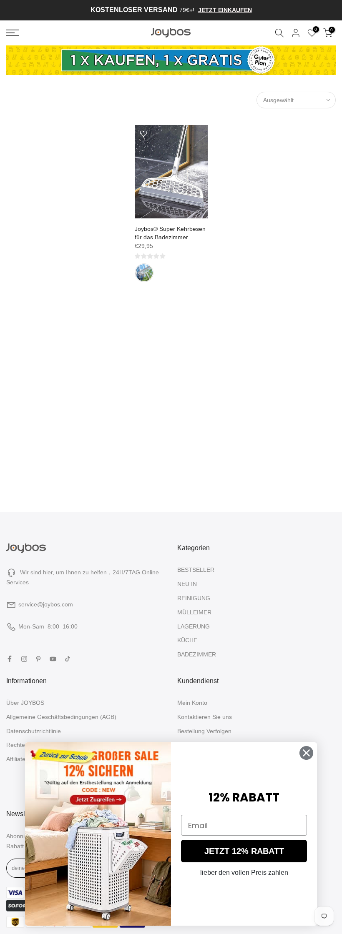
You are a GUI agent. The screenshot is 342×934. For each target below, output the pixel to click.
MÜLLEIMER (194, 612)
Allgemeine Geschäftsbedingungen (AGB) (61, 717)
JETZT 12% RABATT (244, 851)
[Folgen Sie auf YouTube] (53, 659)
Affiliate (15, 759)
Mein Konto (192, 702)
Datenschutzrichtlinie (33, 731)
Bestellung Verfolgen (204, 731)
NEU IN (187, 584)
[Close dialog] (306, 753)
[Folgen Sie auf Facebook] (9, 659)
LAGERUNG (193, 626)
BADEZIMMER (196, 654)
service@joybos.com (45, 604)
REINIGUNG (193, 598)
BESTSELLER (195, 569)
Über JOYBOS (25, 702)
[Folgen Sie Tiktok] (67, 659)
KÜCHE (187, 640)
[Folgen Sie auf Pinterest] (38, 659)
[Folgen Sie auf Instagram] (24, 659)
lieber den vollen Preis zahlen (244, 872)
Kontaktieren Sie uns (204, 717)
